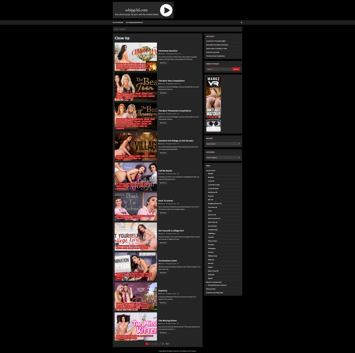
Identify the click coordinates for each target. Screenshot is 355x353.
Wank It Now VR (213, 271)
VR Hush (210, 252)
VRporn (210, 267)
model (128, 68)
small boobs (144, 68)
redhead (128, 126)
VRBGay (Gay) (212, 256)
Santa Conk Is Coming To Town (216, 48)
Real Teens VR (212, 222)
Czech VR (211, 181)
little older (144, 123)
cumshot (119, 66)
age (130, 63)
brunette (143, 63)
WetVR (210, 278)
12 (162, 344)
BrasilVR (211, 177)
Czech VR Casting (214, 185)
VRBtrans (211, 260)
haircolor (139, 66)
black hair (146, 119)
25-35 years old (121, 63)
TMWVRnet (211, 233)
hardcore (145, 66)
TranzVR (211, 237)
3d (126, 63)
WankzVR (211, 275)
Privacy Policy (210, 289)
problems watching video (214, 293)
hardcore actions (121, 68)
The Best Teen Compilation (136, 87)
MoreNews (183, 351)
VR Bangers (212, 248)
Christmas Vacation (136, 57)
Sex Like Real (212, 226)
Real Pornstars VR (214, 218)
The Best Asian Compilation (215, 56)
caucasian (149, 63)
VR (122, 98)
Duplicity (136, 296)
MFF (150, 123)
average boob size (124, 93)
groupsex (119, 123)
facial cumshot (148, 183)
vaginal (150, 68)
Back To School (136, 206)
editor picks (126, 66)
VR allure (211, 245)
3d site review (118, 22)
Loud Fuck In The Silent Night (216, 41)
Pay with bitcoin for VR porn (217, 285)
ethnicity (133, 66)
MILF (118, 126)
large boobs (134, 96)
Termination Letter (136, 266)
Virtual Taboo (212, 241)
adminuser (162, 53)
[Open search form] (241, 22)
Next (167, 344)
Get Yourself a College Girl (136, 236)
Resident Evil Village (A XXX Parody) (136, 146)
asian (130, 119)
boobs (138, 63)
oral (138, 68)
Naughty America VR (215, 203)
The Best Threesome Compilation (136, 117)
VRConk (210, 263)
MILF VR (210, 200)
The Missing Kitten (136, 326)
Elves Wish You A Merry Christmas (217, 45)
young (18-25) (128, 98)
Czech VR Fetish (213, 188)
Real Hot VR (212, 215)
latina (139, 96)
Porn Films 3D (212, 207)
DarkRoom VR (212, 192)
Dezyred (210, 196)
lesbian (148, 306)
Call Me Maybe (136, 176)
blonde (132, 93)
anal (133, 63)
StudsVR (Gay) (213, 230)
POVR (210, 211)
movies (134, 68)
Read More (164, 63)
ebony (150, 93)
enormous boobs (146, 121)
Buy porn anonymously (134, 22)
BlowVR (210, 173)
